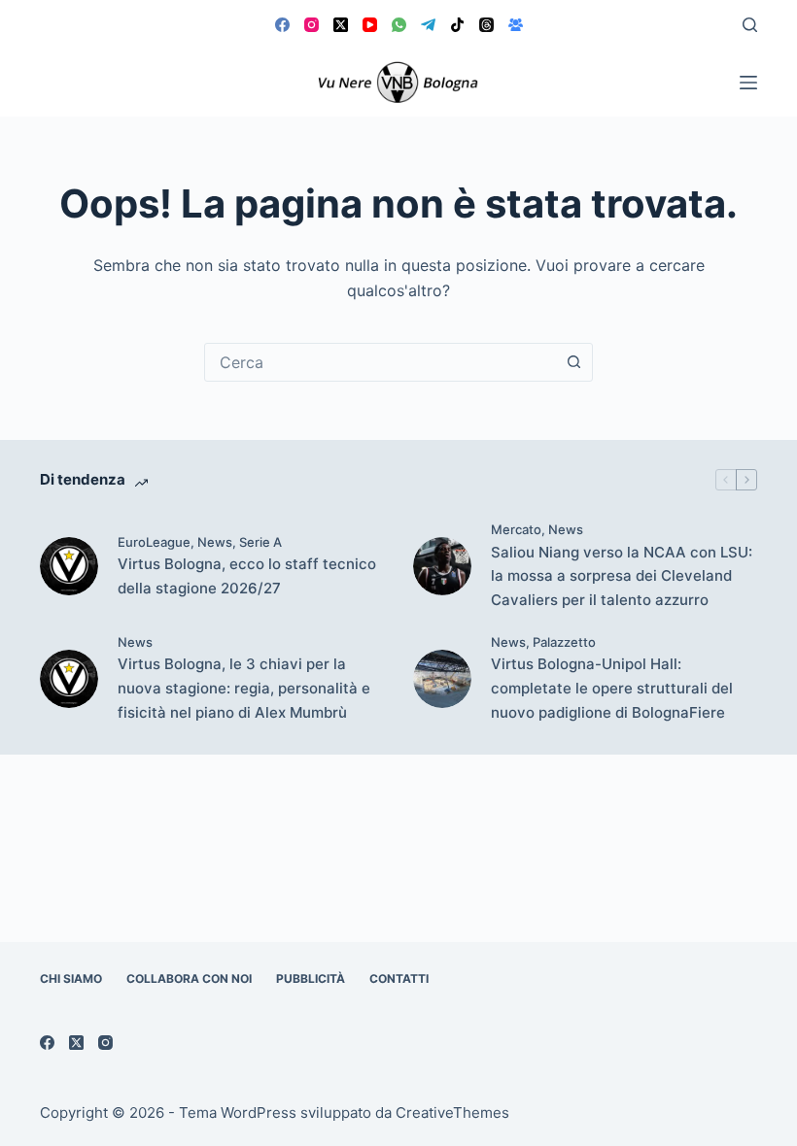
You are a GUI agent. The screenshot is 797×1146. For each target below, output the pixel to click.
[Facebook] (282, 24)
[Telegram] (428, 24)
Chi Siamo (71, 978)
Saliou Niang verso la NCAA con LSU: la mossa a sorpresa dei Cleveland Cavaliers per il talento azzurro (621, 576)
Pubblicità (310, 978)
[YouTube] (370, 24)
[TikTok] (457, 24)
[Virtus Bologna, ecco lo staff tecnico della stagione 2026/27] (69, 566)
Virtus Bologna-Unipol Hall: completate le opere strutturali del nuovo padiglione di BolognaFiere (612, 688)
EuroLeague (154, 542)
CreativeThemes (452, 1112)
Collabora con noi (189, 978)
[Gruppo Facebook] (515, 24)
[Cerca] (750, 24)
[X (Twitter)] (340, 24)
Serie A (260, 542)
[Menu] (748, 82)
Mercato (516, 529)
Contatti (399, 978)
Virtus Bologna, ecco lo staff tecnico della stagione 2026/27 (247, 576)
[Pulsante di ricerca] (573, 362)
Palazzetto (564, 642)
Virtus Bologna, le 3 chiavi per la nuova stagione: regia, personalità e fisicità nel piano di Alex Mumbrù (244, 688)
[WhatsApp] (399, 24)
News (214, 542)
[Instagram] (311, 24)
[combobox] (380, 362)
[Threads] (486, 24)
